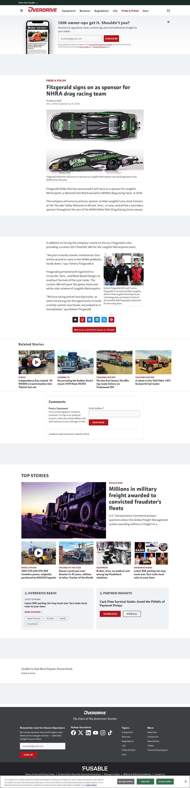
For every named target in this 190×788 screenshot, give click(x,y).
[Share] (89, 319)
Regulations (116, 483)
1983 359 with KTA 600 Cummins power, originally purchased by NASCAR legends (38, 574)
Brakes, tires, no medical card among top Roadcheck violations (113, 574)
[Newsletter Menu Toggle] (168, 10)
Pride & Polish (56, 80)
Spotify (63, 618)
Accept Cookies (165, 781)
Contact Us (159, 774)
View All (132, 613)
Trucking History (105, 377)
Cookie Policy (91, 785)
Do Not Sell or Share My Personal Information (79, 774)
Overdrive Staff (53, 100)
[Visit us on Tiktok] (110, 732)
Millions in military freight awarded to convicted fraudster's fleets (135, 498)
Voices (22, 377)
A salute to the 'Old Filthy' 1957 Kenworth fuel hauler (153, 382)
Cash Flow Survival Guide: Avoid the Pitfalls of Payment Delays (132, 603)
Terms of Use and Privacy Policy (100, 44)
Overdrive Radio (143, 567)
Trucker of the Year (70, 567)
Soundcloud (32, 623)
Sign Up (28, 754)
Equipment (102, 567)
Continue (98, 422)
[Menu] (21, 10)
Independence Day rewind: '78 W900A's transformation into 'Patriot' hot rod (35, 384)
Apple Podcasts (34, 618)
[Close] (185, 781)
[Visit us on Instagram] (102, 732)
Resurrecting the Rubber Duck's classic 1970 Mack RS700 (75, 382)
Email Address (96, 408)
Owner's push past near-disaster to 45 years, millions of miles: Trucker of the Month (76, 574)
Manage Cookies (112, 774)
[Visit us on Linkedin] (88, 732)
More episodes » (33, 612)
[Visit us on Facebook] (73, 732)
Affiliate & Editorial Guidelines (137, 774)
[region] (95, 781)
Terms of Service (99, 47)
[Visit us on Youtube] (95, 732)
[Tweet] (104, 319)
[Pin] (111, 319)
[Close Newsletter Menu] (168, 22)
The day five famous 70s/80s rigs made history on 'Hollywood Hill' (112, 384)
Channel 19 (63, 377)
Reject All (145, 781)
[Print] (75, 319)
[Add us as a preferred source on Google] (82, 319)
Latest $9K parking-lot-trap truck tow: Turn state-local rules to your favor (150, 574)
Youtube (50, 618)
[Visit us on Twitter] (81, 732)
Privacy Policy (84, 47)
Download (110, 613)
